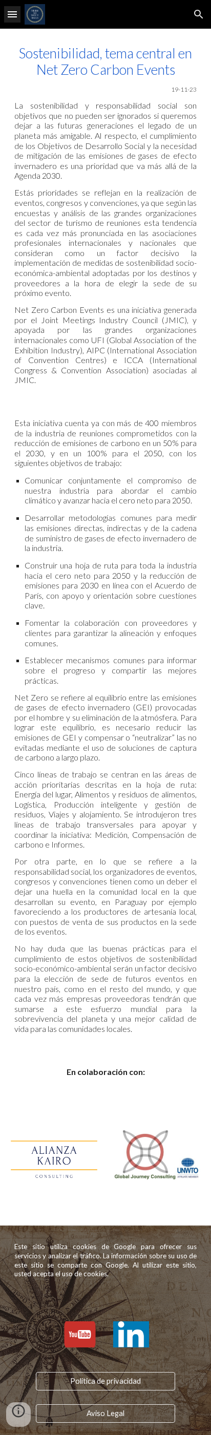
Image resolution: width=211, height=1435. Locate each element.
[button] (12, 14)
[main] (105, 215)
